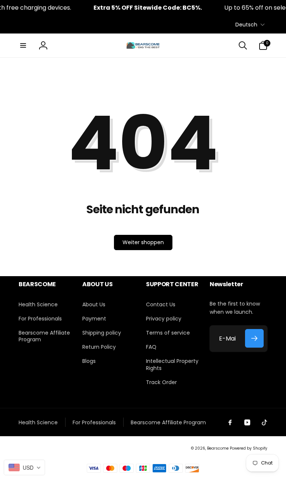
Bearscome (218, 448)
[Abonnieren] (254, 338)
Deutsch (246, 24)
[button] (23, 45)
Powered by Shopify (248, 448)
